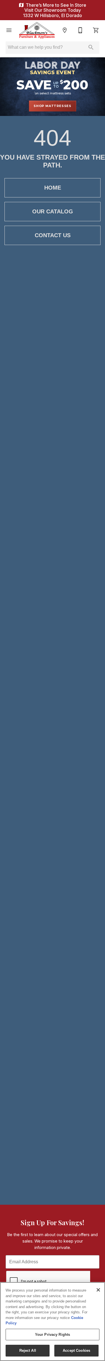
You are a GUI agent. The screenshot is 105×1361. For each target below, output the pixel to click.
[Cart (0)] (96, 30)
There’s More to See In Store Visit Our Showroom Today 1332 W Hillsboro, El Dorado (54, 10)
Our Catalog (52, 211)
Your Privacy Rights (52, 1334)
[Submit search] (91, 47)
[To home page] (37, 30)
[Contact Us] (80, 30)
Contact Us (53, 235)
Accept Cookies (76, 1350)
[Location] (64, 30)
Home (52, 188)
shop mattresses (52, 106)
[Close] (98, 1290)
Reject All (27, 1350)
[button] (9, 30)
